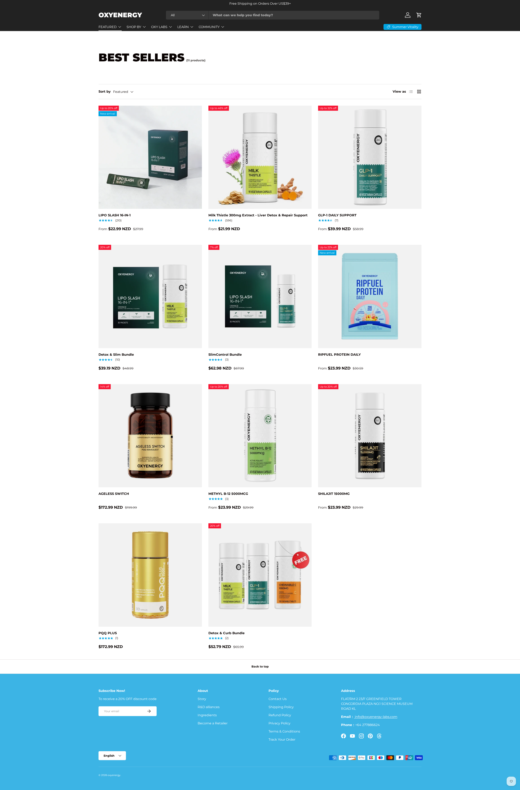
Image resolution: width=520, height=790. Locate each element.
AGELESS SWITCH (114, 494)
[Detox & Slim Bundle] (150, 296)
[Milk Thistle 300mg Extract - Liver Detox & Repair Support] (260, 157)
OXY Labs (159, 27)
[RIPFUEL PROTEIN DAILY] (369, 296)
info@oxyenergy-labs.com (375, 717)
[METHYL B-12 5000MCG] (260, 436)
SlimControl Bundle (225, 355)
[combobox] (272, 15)
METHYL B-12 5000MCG (228, 494)
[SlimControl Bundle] (260, 296)
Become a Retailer (213, 723)
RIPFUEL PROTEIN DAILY (339, 355)
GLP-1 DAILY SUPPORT (337, 215)
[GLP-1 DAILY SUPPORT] (369, 157)
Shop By (134, 27)
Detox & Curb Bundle (226, 633)
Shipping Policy (281, 707)
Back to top (260, 666)
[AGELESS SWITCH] (150, 436)
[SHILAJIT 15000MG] (369, 436)
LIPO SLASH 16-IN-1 (115, 215)
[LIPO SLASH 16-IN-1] (150, 157)
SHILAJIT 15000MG (334, 494)
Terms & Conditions (284, 731)
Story (202, 699)
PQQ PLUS (108, 633)
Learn (183, 27)
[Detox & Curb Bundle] (260, 575)
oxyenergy (114, 775)
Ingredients (207, 715)
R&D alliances (209, 707)
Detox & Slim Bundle (116, 355)
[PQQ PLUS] (150, 575)
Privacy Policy (279, 723)
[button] (419, 15)
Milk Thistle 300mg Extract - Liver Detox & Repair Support (258, 215)
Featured (108, 27)
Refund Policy (280, 715)
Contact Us (278, 699)
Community (209, 27)
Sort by (105, 91)
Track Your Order (282, 739)
